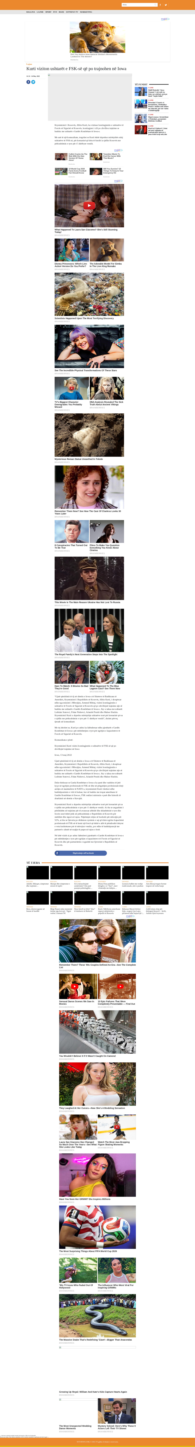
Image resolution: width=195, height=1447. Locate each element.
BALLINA (30, 12)
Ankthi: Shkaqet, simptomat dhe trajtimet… (37, 885)
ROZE (61, 12)
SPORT (48, 12)
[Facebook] (28, 82)
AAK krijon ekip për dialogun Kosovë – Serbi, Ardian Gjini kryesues (156, 911)
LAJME (40, 12)
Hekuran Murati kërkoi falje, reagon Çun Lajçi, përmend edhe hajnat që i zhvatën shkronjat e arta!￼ (133, 912)
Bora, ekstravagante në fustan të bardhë (35, 910)
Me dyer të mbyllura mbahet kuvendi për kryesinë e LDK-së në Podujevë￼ (18, 1435)
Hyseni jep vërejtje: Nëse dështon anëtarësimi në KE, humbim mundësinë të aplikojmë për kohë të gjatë (24, 1437)
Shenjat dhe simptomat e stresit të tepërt (60, 885)
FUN (55, 12)
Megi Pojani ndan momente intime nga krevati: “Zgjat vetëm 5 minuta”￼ (61, 911)
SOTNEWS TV (72, 12)
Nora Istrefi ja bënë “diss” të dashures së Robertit (84, 910)
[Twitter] (33, 82)
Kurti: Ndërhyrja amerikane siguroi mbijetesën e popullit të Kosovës (109, 911)
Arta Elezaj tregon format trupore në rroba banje (156, 885)
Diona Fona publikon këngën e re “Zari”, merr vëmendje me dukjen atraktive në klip (108, 887)
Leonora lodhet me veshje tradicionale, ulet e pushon (132, 885)
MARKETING (86, 12)
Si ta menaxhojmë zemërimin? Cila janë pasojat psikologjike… (83, 886)
